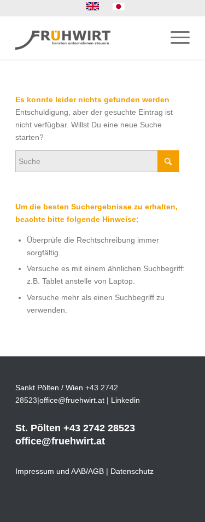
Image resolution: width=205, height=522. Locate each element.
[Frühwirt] (85, 38)
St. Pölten (38, 428)
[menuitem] (93, 6)
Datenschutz (132, 471)
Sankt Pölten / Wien (49, 387)
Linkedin (125, 400)
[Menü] (175, 38)
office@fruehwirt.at (71, 400)
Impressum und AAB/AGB (59, 471)
